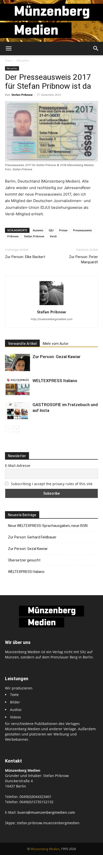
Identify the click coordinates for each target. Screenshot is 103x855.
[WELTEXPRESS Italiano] (17, 386)
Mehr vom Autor (55, 344)
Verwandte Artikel (22, 344)
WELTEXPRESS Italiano (54, 380)
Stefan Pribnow (22, 95)
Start (8, 60)
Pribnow (12, 236)
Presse (63, 230)
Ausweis (38, 230)
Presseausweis (82, 230)
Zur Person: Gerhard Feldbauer (32, 537)
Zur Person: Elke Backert (25, 257)
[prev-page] (8, 429)
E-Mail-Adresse (17, 465)
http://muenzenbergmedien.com (51, 319)
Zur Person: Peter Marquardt (83, 259)
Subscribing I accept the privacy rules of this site (51, 483)
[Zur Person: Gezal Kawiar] (17, 362)
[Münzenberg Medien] (51, 21)
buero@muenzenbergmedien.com (46, 812)
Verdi (53, 236)
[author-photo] (52, 305)
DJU (51, 230)
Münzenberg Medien (45, 849)
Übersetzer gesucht (24, 560)
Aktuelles (22, 60)
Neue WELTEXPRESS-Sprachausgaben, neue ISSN (48, 526)
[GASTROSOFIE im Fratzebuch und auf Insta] (17, 410)
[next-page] (16, 429)
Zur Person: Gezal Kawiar (56, 356)
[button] (8, 48)
